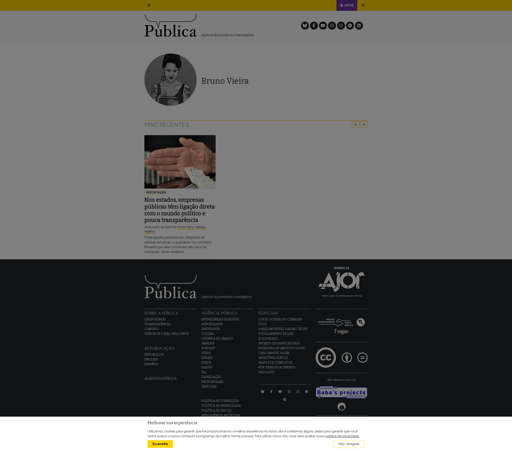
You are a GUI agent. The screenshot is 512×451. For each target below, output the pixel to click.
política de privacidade (342, 436)
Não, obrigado (348, 444)
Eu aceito (160, 444)
